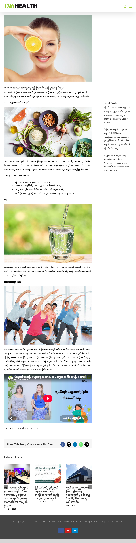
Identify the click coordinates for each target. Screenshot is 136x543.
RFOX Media (70, 518)
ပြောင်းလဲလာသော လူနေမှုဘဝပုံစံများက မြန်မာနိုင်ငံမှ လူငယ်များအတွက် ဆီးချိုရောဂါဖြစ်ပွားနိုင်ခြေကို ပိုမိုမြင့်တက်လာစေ (117, 115)
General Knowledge (25, 428)
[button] (6, 486)
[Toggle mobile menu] (130, 6)
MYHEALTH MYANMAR (50, 518)
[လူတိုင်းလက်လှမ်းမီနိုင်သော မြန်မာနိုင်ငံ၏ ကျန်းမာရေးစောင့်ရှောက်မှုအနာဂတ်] (79, 465)
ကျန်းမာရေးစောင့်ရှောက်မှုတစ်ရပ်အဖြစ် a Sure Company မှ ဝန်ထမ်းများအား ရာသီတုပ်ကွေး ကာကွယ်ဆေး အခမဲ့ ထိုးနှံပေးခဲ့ (116, 163)
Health (36, 428)
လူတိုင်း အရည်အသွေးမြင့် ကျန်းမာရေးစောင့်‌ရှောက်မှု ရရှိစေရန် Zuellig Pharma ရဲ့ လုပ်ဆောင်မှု (47, 494)
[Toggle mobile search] (125, 6)
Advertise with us (114, 518)
